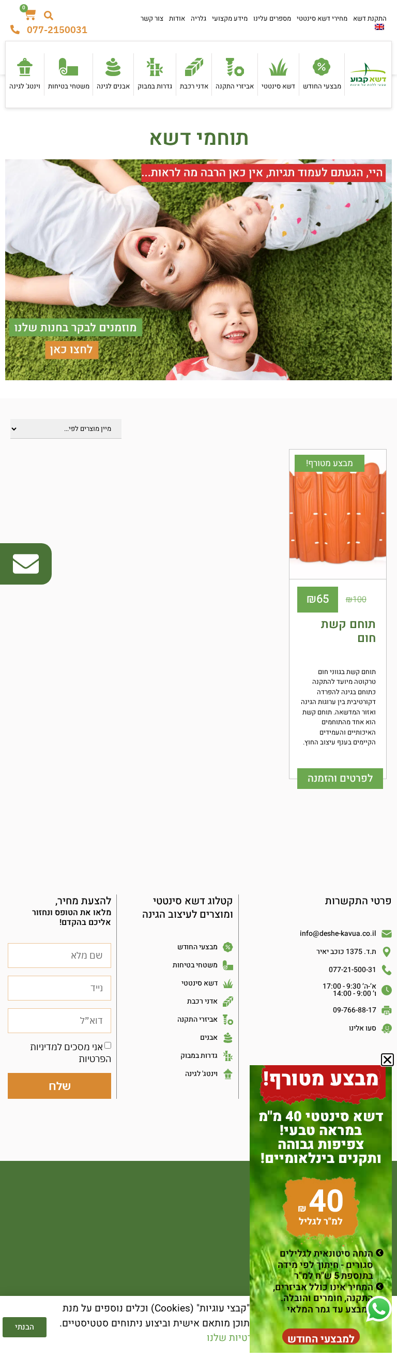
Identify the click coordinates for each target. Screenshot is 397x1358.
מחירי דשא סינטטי (322, 18)
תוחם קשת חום (348, 632)
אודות (177, 18)
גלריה (198, 18)
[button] (387, 1059)
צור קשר (152, 18)
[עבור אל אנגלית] (379, 27)
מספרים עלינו (272, 18)
